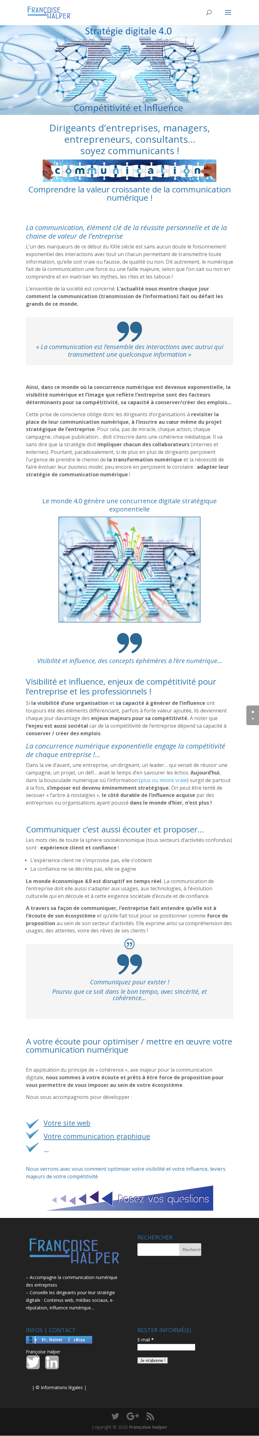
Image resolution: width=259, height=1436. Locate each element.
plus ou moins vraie (164, 780)
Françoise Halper (43, 1352)
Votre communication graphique (97, 1136)
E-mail (145, 1340)
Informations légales (62, 1387)
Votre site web (67, 1122)
